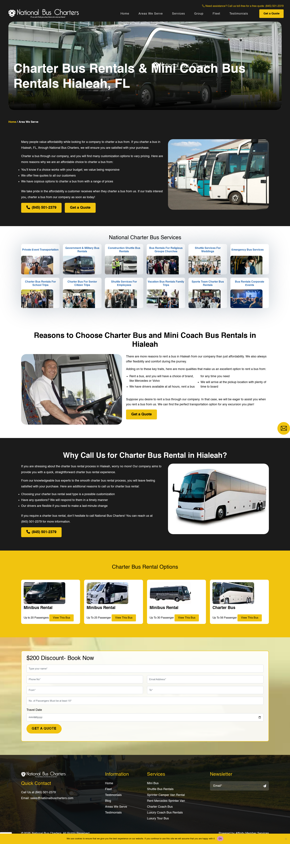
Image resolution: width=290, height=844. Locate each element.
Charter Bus (223, 608)
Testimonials (238, 13)
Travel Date (34, 710)
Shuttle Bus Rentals (160, 789)
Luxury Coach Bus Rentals (165, 812)
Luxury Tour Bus (158, 818)
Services (178, 13)
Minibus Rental (38, 608)
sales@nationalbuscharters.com (51, 798)
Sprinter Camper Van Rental (166, 795)
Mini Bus (153, 783)
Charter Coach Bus (160, 806)
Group (198, 13)
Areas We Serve (150, 13)
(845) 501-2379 (274, 6)
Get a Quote (271, 13)
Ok (220, 838)
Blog (108, 800)
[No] (285, 838)
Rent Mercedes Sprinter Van (166, 800)
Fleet (216, 13)
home (12, 122)
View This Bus (61, 618)
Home (124, 13)
